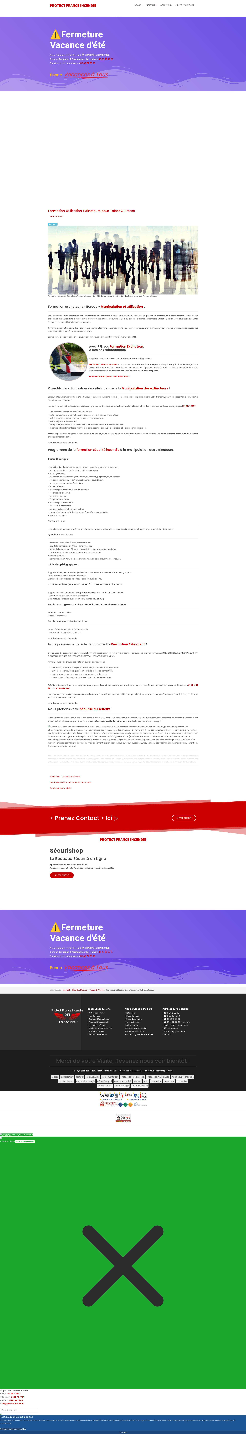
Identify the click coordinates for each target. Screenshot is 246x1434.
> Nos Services (94, 1016)
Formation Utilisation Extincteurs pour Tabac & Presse (91, 211)
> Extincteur (130, 1013)
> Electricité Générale (97, 1034)
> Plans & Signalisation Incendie (139, 1034)
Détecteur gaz (105, 1085)
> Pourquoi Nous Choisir (98, 1022)
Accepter (123, 1432)
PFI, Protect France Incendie (103, 364)
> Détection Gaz (132, 1025)
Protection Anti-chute (158, 1076)
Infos (146, 1081)
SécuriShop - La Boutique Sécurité (65, 776)
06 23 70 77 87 (17, 1397)
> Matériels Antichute (134, 1031)
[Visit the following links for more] (56, 1031)
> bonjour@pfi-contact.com (175, 1025)
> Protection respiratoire (135, 1028)
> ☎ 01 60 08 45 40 (171, 1016)
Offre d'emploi (104, 1081)
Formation (156, 1081)
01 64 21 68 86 (14, 1393)
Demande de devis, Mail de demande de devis (70, 782)
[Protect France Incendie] (73, 5)
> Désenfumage (132, 1016)
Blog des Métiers (79, 990)
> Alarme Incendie (133, 1022)
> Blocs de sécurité (133, 1019)
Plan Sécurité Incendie (182, 1076)
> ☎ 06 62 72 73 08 (171, 1019)
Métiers (53, 224)
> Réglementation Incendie (100, 1028)
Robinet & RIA (93, 1076)
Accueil (138, 5)
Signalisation (67, 1076)
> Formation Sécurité (97, 1025)
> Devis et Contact (185, 5)
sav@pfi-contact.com (12, 1403)
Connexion (165, 5)
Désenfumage (122, 1085)
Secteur (80, 1076)
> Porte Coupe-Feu (96, 1031)
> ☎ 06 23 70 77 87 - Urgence (176, 1022)
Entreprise (182, 1081)
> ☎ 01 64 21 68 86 (170, 1013)
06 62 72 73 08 (16, 1400)
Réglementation (110, 1076)
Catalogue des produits (60, 788)
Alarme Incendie (139, 1085)
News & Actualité (122, 1081)
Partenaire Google (85, 1081)
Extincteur (169, 1081)
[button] (8, 145)
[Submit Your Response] (1, 1413)
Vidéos (55, 1076)
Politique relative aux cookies (13, 1429)
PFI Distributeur (66, 1081)
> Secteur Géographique (98, 1019)
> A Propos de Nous (96, 1013)
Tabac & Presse (97, 990)
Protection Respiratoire (132, 1076)
